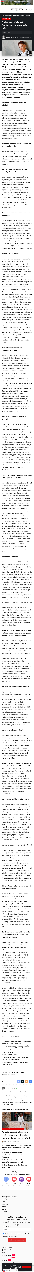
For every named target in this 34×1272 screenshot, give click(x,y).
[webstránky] (31, 1088)
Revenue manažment (8, 1075)
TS (5, 1142)
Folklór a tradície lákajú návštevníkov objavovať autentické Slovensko (15, 1155)
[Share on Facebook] (18, 1081)
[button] (26, 1267)
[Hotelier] (17, 10)
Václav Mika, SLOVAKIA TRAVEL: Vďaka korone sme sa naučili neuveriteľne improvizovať (16, 1048)
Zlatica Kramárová (11, 37)
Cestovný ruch (8, 1129)
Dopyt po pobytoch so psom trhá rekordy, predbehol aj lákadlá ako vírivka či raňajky (17, 1135)
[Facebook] (6, 1182)
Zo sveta (19, 1129)
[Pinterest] (14, 1182)
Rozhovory (6, 18)
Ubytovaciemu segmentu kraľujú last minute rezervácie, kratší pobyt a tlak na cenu (17, 1147)
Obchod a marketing (17, 1072)
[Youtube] (28, 1182)
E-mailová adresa (8, 1227)
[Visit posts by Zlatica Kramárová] (3, 37)
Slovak (7, 1270)
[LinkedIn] (10, 1250)
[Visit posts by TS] (2, 1142)
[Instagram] (21, 1182)
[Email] (26, 1081)
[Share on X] (22, 1081)
